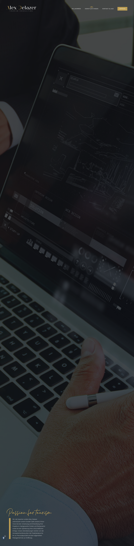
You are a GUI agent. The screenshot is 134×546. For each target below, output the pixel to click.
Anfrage (122, 8)
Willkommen (76, 8)
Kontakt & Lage (108, 8)
